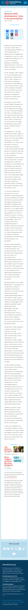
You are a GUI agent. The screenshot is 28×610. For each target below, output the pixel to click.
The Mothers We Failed (8, 449)
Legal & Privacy (6, 602)
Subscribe (21, 602)
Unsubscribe (14, 602)
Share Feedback (18, 600)
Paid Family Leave (8, 11)
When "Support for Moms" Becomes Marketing (8, 461)
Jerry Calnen (15, 24)
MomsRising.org (13, 2)
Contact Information (7, 600)
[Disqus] (14, 517)
